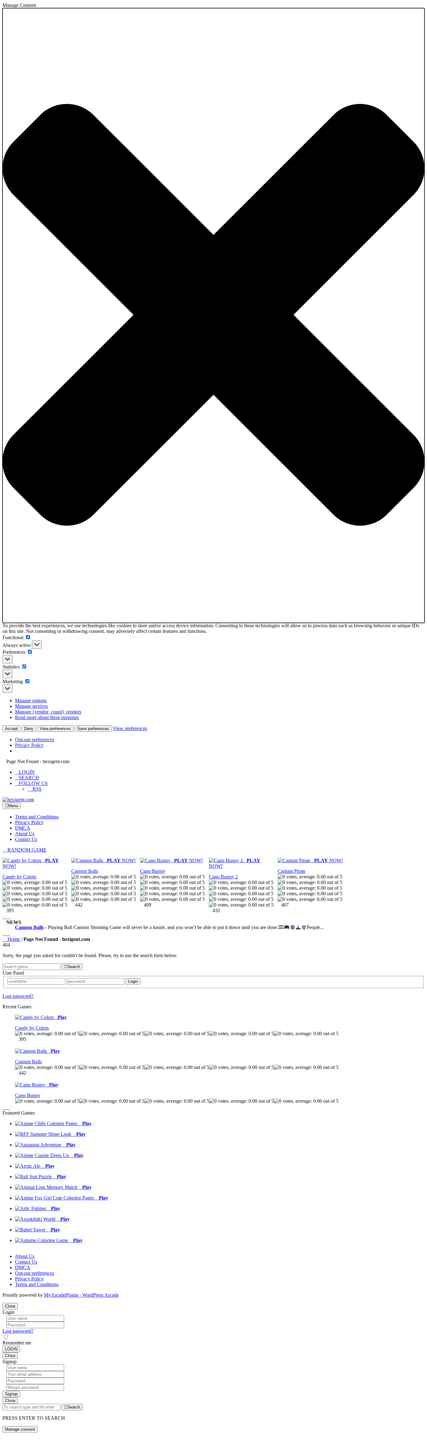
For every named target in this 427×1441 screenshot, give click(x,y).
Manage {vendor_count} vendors (48, 711)
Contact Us (26, 839)
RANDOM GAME (26, 849)
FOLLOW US (33, 783)
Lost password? (18, 996)
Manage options (31, 700)
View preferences (55, 728)
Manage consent (20, 1429)
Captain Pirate (291, 871)
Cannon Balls (84, 871)
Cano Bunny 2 (223, 876)
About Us (24, 833)
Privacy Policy (29, 745)
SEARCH (29, 777)
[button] (213, 315)
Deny (28, 728)
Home (13, 939)
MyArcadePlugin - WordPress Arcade (81, 1295)
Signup (11, 1394)
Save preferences (93, 728)
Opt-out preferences (34, 739)
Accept (11, 728)
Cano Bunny (152, 871)
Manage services (31, 706)
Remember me (17, 1342)
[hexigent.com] (18, 799)
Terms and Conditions (36, 816)
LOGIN (27, 772)
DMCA (22, 828)
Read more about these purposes (47, 717)
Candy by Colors (19, 876)
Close (10, 1306)
